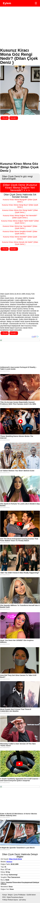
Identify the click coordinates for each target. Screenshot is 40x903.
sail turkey (22, 900)
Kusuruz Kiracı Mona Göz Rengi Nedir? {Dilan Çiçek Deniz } (20, 211)
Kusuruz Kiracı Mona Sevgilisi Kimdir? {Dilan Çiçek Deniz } (20, 233)
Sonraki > (13, 118)
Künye (4, 895)
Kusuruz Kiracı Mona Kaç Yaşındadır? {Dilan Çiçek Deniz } (20, 227)
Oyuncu (9, 861)
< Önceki (5, 118)
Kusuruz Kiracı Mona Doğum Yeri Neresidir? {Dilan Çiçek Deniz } (20, 217)
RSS (4, 897)
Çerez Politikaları (20, 895)
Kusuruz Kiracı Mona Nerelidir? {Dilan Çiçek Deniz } (20, 238)
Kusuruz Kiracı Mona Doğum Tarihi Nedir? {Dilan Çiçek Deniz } (20, 222)
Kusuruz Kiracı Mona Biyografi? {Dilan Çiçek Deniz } (20, 201)
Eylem (7, 3)
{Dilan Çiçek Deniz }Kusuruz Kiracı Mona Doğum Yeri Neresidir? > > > (20, 187)
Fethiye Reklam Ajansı (10, 900)
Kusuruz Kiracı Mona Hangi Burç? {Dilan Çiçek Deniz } (20, 206)
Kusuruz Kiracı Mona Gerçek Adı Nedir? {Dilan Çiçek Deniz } (20, 243)
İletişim (10, 895)
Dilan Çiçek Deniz (15, 859)
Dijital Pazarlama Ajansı (15, 897)
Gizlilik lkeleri (31, 895)
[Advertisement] (20, 27)
